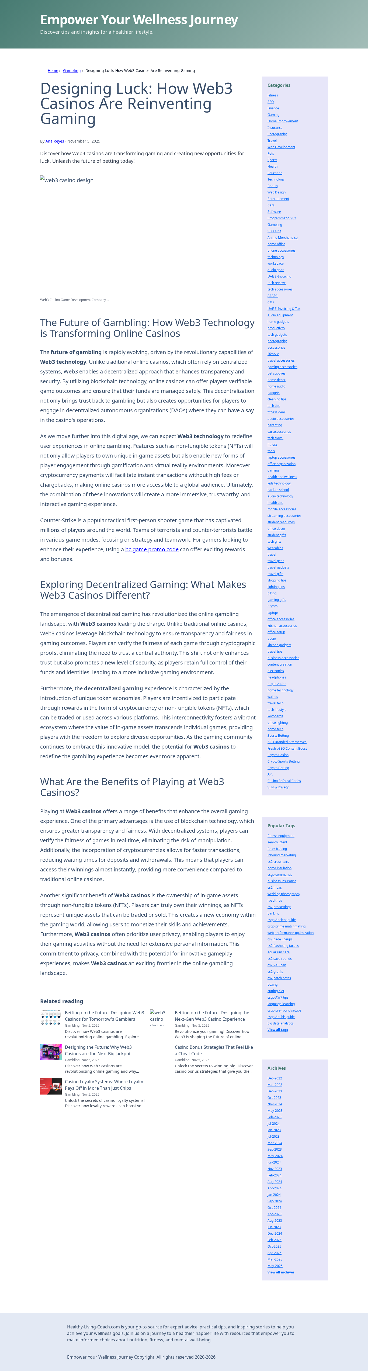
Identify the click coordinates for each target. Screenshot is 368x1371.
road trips (275, 900)
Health (272, 166)
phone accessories (282, 250)
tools (271, 451)
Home (53, 70)
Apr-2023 (275, 1214)
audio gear (276, 270)
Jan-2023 (274, 1130)
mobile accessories (282, 509)
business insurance (282, 881)
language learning (281, 1004)
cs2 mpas (275, 887)
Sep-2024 (275, 1201)
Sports (272, 160)
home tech (275, 729)
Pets (271, 153)
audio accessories (281, 418)
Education (275, 173)
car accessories (279, 431)
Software (274, 211)
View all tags (278, 1029)
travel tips (275, 651)
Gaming (273, 114)
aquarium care (279, 952)
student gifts (277, 535)
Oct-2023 (274, 1097)
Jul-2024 (274, 1123)
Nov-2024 (275, 1104)
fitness (272, 444)
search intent (277, 842)
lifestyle (273, 354)
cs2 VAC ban (277, 965)
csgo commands (280, 874)
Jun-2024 (274, 1162)
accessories (276, 347)
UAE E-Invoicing (279, 276)
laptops (273, 612)
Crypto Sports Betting (284, 761)
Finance (273, 108)
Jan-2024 (274, 1194)
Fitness (273, 95)
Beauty (273, 186)
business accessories (283, 658)
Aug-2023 (275, 1220)
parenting (275, 425)
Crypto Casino (278, 755)
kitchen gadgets (279, 645)
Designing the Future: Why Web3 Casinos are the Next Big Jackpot (98, 1050)
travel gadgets (278, 567)
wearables (275, 548)
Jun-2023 (274, 1227)
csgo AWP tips (278, 997)
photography (277, 341)
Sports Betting (278, 735)
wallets (273, 696)
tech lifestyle (277, 709)
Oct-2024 (274, 1207)
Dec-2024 (275, 1233)
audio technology (280, 496)
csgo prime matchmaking (286, 926)
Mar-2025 (275, 1259)
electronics (276, 671)
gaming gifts (277, 599)
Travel (272, 140)
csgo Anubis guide (281, 1017)
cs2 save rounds (280, 958)
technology (276, 257)
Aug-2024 (275, 1181)
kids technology (279, 483)
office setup (276, 632)
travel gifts (275, 574)
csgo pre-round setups (284, 1010)
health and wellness (282, 477)
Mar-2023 (275, 1084)
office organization (282, 464)
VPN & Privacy (278, 787)
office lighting (278, 722)
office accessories (281, 619)
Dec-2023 (275, 1091)
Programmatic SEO (282, 218)
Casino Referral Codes (284, 780)
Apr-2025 (275, 1253)
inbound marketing (282, 855)
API (270, 774)
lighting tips (276, 586)
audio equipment (280, 315)
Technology (276, 179)
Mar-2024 (275, 1143)
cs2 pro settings (279, 907)
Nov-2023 (275, 1168)
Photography (277, 134)
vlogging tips (277, 580)
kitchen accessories (282, 625)
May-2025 (275, 1265)
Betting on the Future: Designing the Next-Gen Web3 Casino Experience (212, 1016)
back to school (278, 489)
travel (272, 554)
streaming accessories (284, 515)
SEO (271, 101)
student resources (281, 522)
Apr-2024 (275, 1188)
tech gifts (274, 541)
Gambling (72, 70)
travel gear (276, 561)
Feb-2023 (275, 1117)
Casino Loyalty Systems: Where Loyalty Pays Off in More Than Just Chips (104, 1085)
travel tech (275, 703)
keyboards (275, 716)
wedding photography (284, 894)
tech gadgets (277, 334)
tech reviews (277, 283)
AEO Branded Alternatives (287, 742)
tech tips (274, 405)
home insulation (279, 868)
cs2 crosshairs (278, 861)
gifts (271, 302)
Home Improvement (283, 121)
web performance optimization (291, 932)
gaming (273, 470)
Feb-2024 (275, 1175)
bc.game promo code (152, 549)
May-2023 (275, 1110)
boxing (272, 984)
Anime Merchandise (283, 237)
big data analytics (281, 1023)
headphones (277, 677)
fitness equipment (281, 835)
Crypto (272, 606)
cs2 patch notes (279, 978)
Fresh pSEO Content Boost (287, 748)
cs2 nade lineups (280, 939)
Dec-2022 (275, 1078)
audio (272, 638)
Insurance (275, 127)
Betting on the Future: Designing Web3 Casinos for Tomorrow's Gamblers (104, 1016)
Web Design (277, 192)
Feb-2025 (275, 1240)
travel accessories (281, 360)
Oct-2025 (274, 1246)
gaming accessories (282, 367)
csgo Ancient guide (282, 920)
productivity (276, 328)
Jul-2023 (274, 1136)
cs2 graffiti (275, 971)
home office (276, 244)
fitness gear (276, 412)
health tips (275, 502)
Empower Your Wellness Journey (139, 19)
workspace (276, 263)
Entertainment (278, 198)
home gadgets (278, 321)
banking (273, 913)
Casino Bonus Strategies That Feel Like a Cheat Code (214, 1050)
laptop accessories (282, 457)
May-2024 (275, 1156)
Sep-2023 (275, 1149)
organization (277, 683)
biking (272, 593)
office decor (276, 528)
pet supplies (277, 373)
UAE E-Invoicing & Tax (284, 308)
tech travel (275, 438)
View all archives (281, 1272)
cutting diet (276, 991)
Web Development (281, 147)
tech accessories (280, 289)
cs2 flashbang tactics (283, 945)
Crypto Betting (278, 768)
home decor (277, 380)
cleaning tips (277, 399)
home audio (276, 386)
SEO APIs (274, 231)
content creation (280, 664)
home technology (280, 690)
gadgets (274, 392)
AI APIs (273, 295)
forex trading (277, 848)
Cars (271, 205)
